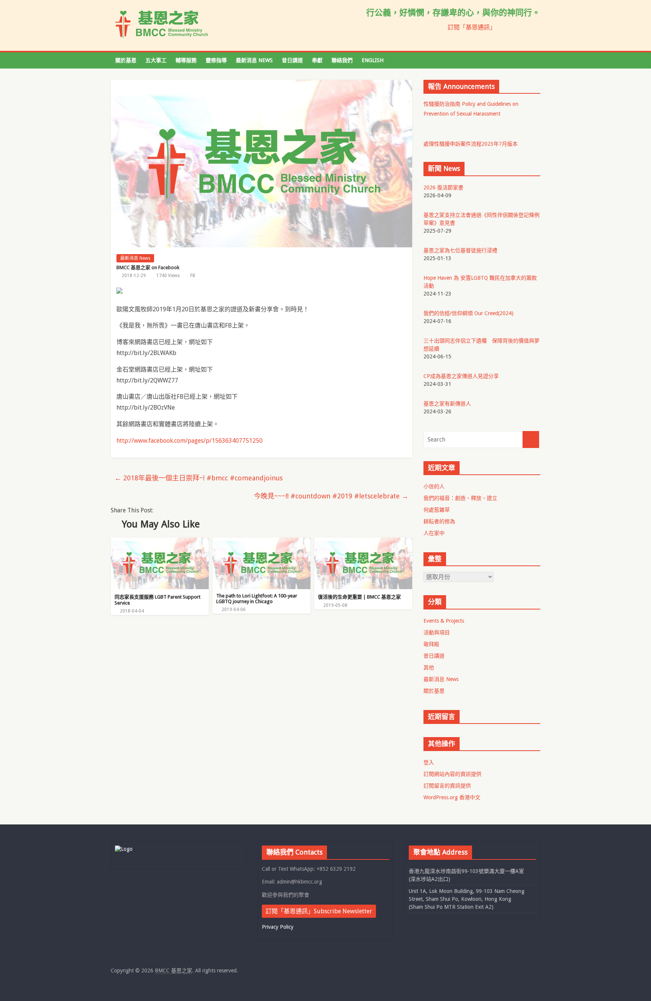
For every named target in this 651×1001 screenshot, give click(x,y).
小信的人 (434, 486)
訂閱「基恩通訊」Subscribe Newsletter (319, 911)
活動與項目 (436, 632)
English (373, 60)
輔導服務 (186, 60)
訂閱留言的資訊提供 (447, 786)
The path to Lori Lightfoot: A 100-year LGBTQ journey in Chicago (256, 598)
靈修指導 (216, 60)
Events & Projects (443, 621)
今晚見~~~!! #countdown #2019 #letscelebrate (331, 496)
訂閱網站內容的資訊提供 (452, 774)
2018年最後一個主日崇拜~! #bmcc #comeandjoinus (199, 478)
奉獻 (317, 60)
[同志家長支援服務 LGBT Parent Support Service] (160, 542)
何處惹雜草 (436, 510)
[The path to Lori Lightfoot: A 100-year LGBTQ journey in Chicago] (261, 542)
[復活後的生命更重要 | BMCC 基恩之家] (363, 542)
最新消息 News (254, 60)
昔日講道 (292, 60)
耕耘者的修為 (439, 521)
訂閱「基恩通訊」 (472, 27)
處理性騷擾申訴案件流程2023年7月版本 (470, 144)
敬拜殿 (431, 644)
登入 (428, 762)
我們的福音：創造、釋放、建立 (460, 498)
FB (192, 275)
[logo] (124, 849)
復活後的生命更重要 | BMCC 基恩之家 (359, 597)
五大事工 (156, 60)
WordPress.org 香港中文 (451, 797)
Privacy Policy (277, 927)
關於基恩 (125, 60)
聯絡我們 (342, 60)
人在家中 (434, 533)
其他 (428, 667)
